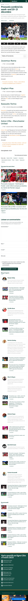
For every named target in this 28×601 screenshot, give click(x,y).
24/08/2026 (10, 489)
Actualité (7, 4)
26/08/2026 (4, 189)
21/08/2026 (10, 539)
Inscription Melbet (7, 569)
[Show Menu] (1, 1)
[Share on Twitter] (11, 44)
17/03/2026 (11, 399)
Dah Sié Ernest (12, 445)
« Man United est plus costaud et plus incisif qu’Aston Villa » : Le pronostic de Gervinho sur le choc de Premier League (17, 428)
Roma (17, 69)
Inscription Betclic (7, 585)
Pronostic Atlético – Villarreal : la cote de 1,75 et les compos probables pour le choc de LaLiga (17, 543)
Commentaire (5, 226)
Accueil (2, 4)
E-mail (3, 249)
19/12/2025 (11, 20)
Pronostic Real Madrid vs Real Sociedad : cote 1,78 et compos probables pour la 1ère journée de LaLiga (17, 487)
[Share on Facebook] (4, 44)
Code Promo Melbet (8, 567)
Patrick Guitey (12, 340)
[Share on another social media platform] (24, 44)
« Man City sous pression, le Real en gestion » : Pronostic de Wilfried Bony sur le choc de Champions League (17, 403)
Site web (3, 256)
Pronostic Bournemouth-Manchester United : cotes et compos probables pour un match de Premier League (17, 321)
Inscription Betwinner (8, 565)
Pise (7, 98)
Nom (2, 243)
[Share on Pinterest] (17, 44)
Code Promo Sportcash (8, 578)
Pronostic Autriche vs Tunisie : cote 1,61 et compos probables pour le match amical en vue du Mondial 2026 (16, 298)
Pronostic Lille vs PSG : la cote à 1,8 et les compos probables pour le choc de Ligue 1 (14, 209)
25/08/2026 (4, 212)
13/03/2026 (11, 438)
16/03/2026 (11, 362)
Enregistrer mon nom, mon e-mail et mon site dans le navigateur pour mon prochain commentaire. (13, 263)
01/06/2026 (12, 293)
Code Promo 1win (7, 573)
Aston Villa (4, 130)
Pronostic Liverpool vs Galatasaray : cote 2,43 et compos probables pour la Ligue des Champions (17, 359)
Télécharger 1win (7, 572)
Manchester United (14, 135)
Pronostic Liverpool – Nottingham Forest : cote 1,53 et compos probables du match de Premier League (14, 186)
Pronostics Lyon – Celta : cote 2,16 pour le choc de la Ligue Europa (17, 396)
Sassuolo (3, 110)
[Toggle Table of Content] (24, 56)
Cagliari (23, 95)
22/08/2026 (10, 532)
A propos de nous (6, 593)
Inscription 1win (7, 575)
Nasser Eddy (11, 278)
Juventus (13, 74)
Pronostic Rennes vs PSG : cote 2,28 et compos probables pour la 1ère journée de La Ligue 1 (16, 494)
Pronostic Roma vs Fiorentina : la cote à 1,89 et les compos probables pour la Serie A (16, 529)
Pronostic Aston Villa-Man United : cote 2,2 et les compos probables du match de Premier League (14, 144)
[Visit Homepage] (14, 1)
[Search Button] (26, 1)
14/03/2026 (11, 432)
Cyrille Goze (11, 308)
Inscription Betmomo (8, 582)
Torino (14, 114)
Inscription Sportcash (8, 579)
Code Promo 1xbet (7, 560)
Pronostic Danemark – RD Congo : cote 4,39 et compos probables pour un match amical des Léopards (17, 289)
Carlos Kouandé (12, 472)
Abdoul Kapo (4, 20)
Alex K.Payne (11, 377)
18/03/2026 (11, 325)
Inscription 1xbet (7, 562)
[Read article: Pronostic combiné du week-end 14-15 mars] (5, 437)
